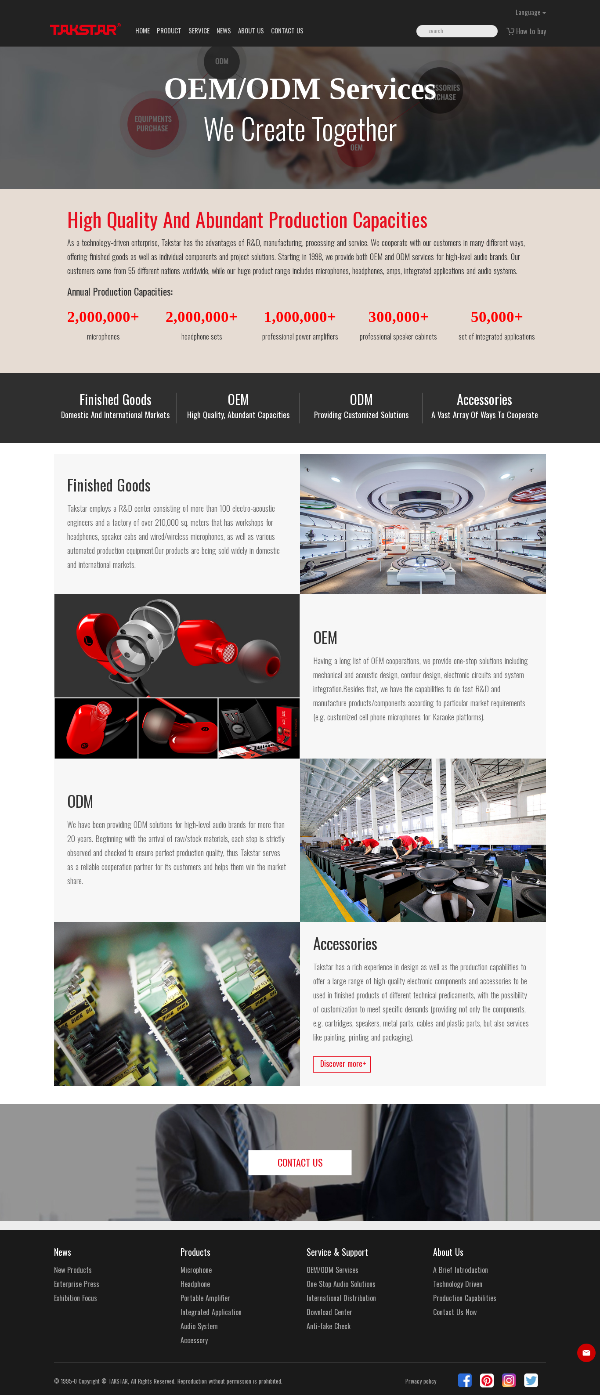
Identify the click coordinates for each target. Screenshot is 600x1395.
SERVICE (199, 30)
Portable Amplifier (205, 1298)
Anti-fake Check (329, 1326)
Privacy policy (420, 1381)
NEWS (224, 30)
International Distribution (341, 1298)
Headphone (195, 1284)
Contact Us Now (455, 1312)
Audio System (199, 1326)
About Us (448, 1251)
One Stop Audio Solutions (341, 1284)
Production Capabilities (464, 1298)
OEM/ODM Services (332, 1270)
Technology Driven (457, 1284)
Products (195, 1251)
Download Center (329, 1312)
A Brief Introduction (460, 1270)
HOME (142, 30)
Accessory (194, 1340)
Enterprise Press (76, 1284)
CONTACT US (287, 30)
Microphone (196, 1270)
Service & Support (337, 1251)
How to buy (531, 31)
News (62, 1251)
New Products (73, 1270)
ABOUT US (251, 30)
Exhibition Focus (75, 1298)
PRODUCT (169, 30)
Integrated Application (211, 1312)
